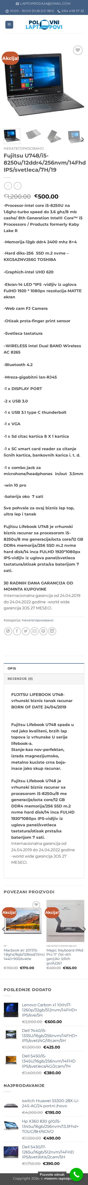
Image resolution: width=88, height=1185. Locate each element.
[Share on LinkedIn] (52, 631)
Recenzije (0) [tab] (20, 679)
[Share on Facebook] (17, 631)
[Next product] (8, 186)
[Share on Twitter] (26, 631)
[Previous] (11, 85)
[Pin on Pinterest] (43, 631)
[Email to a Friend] (35, 631)
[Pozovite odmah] (76, 1174)
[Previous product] (17, 186)
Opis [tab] (12, 668)
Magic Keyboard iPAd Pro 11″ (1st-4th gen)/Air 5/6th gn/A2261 (64, 956)
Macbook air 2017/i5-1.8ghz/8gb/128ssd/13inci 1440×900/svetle (24, 954)
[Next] (76, 85)
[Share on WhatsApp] (8, 631)
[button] (9, 25)
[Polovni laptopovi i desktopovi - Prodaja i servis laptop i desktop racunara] (44, 25)
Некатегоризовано (24, 148)
